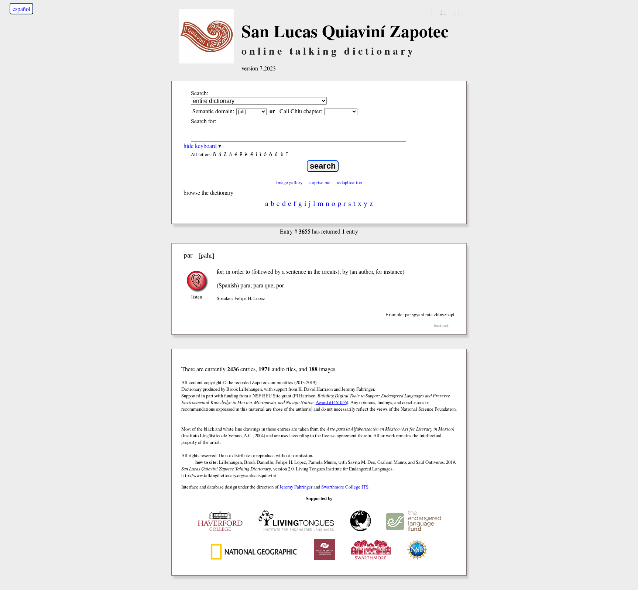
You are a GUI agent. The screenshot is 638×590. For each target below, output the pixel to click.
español (21, 9)
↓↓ (443, 12)
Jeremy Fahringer (295, 486)
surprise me (319, 182)
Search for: (203, 121)
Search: (199, 93)
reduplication (349, 182)
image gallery (289, 182)
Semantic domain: (213, 111)
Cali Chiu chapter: (300, 111)
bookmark (441, 325)
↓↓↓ (458, 12)
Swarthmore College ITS (344, 486)
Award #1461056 (331, 402)
